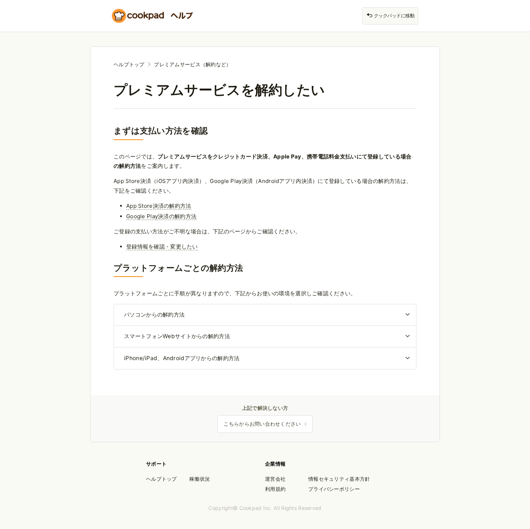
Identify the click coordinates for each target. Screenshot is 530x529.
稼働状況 (199, 479)
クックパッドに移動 (393, 15)
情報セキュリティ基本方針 (339, 479)
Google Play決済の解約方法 (161, 216)
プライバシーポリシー (334, 489)
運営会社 (275, 479)
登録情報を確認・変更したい (162, 246)
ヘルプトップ (129, 64)
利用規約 (275, 489)
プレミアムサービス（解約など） (192, 64)
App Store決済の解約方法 (158, 205)
